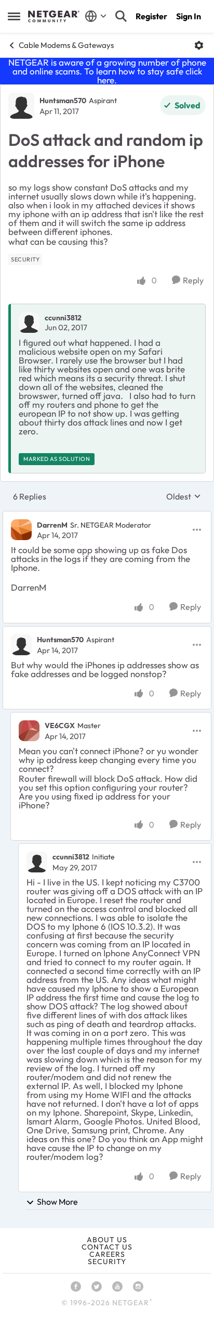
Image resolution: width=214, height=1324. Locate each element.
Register (151, 16)
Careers (107, 1254)
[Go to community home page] (53, 16)
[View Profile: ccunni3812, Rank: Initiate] (36, 862)
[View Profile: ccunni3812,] (29, 322)
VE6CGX (60, 725)
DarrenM (52, 525)
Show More (57, 1201)
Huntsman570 (62, 100)
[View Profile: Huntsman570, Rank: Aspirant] (21, 106)
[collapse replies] (107, 516)
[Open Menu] (199, 45)
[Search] (121, 16)
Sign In (188, 16)
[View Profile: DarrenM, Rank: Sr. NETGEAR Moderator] (21, 529)
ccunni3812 (63, 317)
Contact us (107, 1247)
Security (107, 1261)
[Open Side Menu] (14, 16)
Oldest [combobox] (183, 496)
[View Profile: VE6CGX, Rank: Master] (29, 730)
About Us (107, 1239)
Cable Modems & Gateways (66, 45)
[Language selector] (96, 16)
